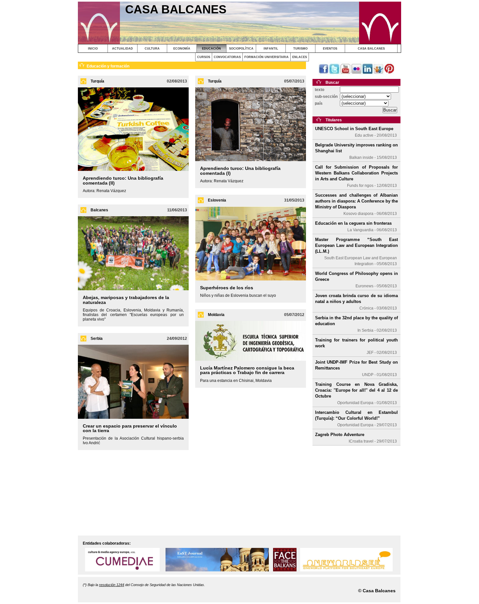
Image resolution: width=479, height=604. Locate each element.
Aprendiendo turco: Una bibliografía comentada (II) (123, 180)
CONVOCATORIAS (227, 57)
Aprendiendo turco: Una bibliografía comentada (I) (240, 170)
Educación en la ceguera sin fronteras (353, 223)
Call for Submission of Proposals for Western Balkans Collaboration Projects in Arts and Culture (356, 173)
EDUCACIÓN (211, 48)
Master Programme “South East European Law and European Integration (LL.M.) (356, 245)
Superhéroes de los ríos (226, 287)
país (319, 103)
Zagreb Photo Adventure (339, 434)
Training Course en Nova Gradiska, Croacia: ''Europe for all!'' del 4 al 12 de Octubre (356, 390)
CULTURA (152, 48)
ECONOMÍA (181, 48)
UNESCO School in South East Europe (354, 128)
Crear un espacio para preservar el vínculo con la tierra (130, 428)
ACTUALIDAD (122, 48)
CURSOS (203, 57)
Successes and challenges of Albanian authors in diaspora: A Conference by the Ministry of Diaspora (356, 201)
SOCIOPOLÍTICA (241, 48)
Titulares (334, 120)
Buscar (332, 82)
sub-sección (326, 96)
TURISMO (300, 48)
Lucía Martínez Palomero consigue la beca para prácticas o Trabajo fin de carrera (247, 370)
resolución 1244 (111, 585)
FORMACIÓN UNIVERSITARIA (266, 57)
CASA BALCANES (371, 48)
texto (319, 89)
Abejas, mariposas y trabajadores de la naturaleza (126, 300)
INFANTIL (271, 48)
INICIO (93, 48)
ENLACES (299, 57)
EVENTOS (330, 48)
